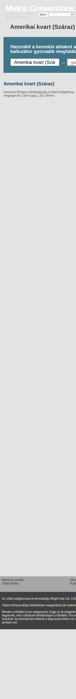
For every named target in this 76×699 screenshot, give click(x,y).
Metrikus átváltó (14, 13)
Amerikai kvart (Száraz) (29, 83)
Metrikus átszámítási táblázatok (20, 15)
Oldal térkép (10, 583)
